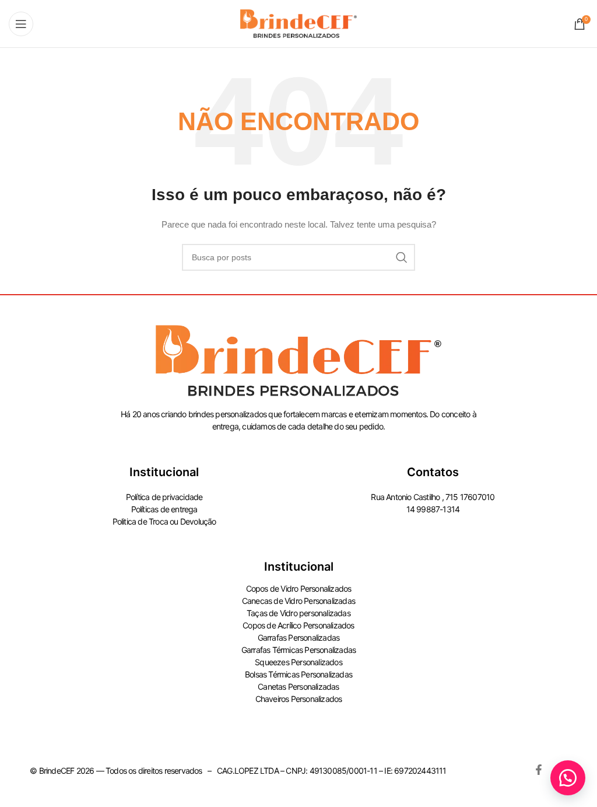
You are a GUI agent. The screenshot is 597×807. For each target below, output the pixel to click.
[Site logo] (298, 22)
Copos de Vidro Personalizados (299, 588)
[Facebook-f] (538, 769)
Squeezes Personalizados (298, 662)
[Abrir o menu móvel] (21, 24)
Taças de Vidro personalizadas (298, 613)
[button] (567, 777)
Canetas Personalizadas (298, 686)
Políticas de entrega (164, 509)
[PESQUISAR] (401, 257)
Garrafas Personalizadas (299, 637)
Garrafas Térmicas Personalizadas (298, 650)
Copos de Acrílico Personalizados (298, 625)
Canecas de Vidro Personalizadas (298, 601)
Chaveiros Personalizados (298, 699)
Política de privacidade (164, 497)
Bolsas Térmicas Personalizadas (298, 674)
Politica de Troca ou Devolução (164, 521)
